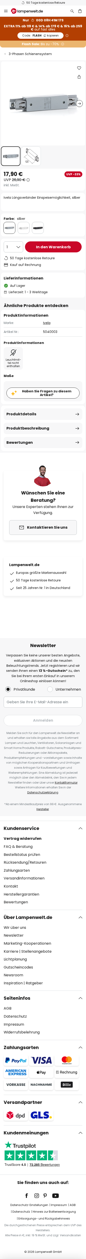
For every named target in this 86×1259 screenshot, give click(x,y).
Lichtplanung (15, 959)
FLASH (40, 35)
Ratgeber (34, 983)
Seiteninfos (17, 998)
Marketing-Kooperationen (27, 943)
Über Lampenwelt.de (28, 917)
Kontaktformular (66, 782)
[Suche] (72, 11)
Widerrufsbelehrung (22, 1032)
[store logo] (29, 11)
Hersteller (42, 809)
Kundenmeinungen (26, 1133)
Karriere (11, 951)
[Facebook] (29, 1196)
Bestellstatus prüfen (22, 854)
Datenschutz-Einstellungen (29, 1205)
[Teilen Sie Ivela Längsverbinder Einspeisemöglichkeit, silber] (79, 76)
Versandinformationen (24, 878)
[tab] (43, 865)
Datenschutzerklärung (42, 792)
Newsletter (14, 935)
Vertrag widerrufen (23, 838)
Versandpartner (23, 1102)
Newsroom (13, 975)
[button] (10, 156)
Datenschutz (15, 1016)
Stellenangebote (36, 951)
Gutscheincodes (18, 967)
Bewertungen (19, 442)
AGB (7, 1008)
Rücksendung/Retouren (25, 862)
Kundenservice (21, 828)
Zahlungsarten (17, 870)
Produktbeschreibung (27, 428)
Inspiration (13, 983)
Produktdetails (21, 414)
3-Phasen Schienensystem (30, 54)
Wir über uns (15, 927)
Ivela (46, 323)
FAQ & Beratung (18, 846)
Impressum (14, 1024)
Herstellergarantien (21, 894)
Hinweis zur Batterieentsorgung (54, 1212)
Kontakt (11, 886)
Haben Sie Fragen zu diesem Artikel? (46, 393)
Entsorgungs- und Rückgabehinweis (44, 1218)
